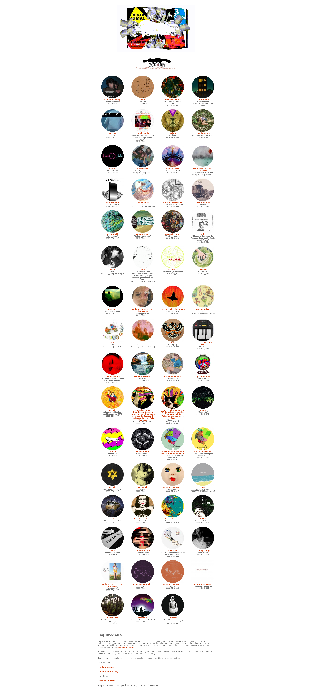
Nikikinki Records (107, 681)
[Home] (156, 63)
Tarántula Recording (108, 672)
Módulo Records (106, 667)
